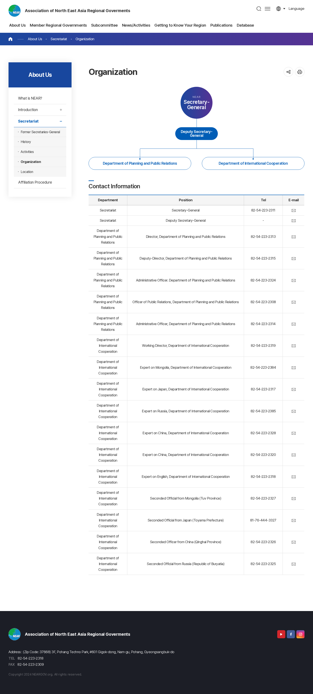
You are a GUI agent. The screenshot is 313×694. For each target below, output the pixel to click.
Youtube (281, 634)
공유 (288, 72)
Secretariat (58, 39)
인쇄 (299, 72)
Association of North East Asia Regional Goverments (77, 10)
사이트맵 (267, 8)
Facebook (291, 634)
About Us (35, 39)
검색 (259, 8)
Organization (85, 39)
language (296, 8)
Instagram (300, 634)
